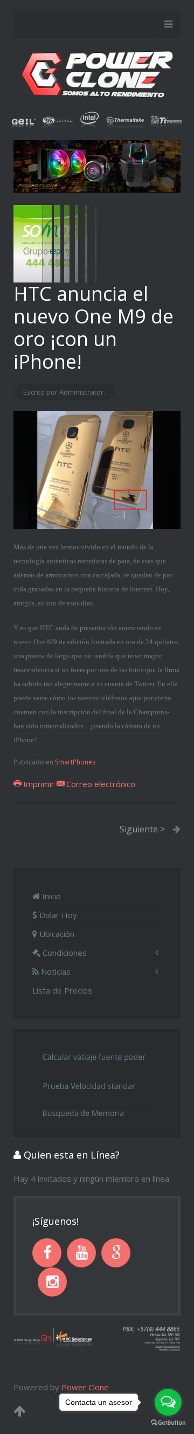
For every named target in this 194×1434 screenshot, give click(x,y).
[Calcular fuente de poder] (97, 1055)
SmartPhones (75, 762)
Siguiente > (142, 829)
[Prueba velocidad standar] (97, 1083)
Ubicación (55, 933)
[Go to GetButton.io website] (168, 1422)
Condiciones (63, 952)
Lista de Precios (62, 990)
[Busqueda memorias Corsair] (97, 1111)
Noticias (55, 971)
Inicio (50, 896)
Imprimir (39, 783)
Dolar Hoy (57, 914)
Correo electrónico (99, 783)
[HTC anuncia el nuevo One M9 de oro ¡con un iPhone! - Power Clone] (97, 469)
